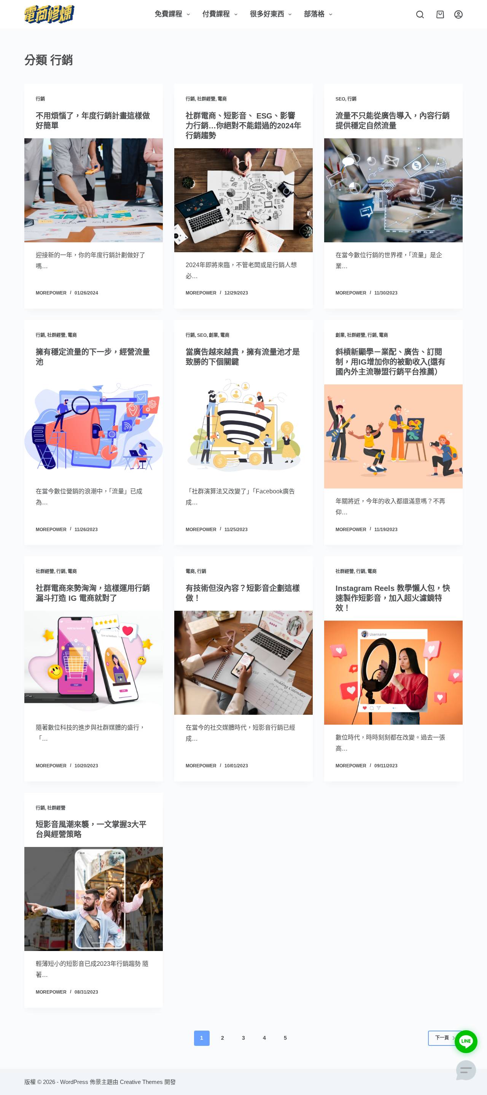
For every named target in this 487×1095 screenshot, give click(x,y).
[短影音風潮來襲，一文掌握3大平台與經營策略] (93, 899)
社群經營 (206, 99)
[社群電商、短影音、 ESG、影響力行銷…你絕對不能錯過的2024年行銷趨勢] (243, 200)
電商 (222, 99)
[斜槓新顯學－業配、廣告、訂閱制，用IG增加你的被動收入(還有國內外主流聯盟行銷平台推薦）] (393, 436)
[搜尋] (420, 14)
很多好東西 (267, 14)
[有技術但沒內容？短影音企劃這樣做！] (243, 663)
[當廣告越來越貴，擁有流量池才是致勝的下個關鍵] (243, 427)
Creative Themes (141, 1082)
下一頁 (442, 1038)
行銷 (40, 99)
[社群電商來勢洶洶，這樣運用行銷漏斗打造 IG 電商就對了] (93, 663)
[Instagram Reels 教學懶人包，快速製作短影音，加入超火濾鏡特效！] (393, 673)
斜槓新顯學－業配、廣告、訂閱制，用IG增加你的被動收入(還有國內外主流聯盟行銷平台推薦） (391, 362)
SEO (340, 99)
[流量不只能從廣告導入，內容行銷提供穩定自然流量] (393, 190)
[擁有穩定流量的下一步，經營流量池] (93, 427)
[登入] (458, 14)
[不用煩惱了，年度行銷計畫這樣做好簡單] (93, 190)
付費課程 (216, 14)
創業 (213, 335)
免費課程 (168, 14)
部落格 (314, 14)
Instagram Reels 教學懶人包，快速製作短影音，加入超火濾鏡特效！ (393, 598)
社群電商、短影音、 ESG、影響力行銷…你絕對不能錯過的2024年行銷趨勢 (243, 126)
